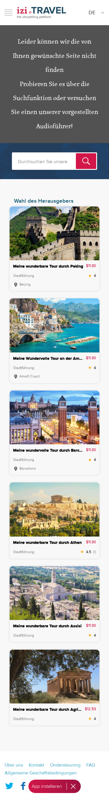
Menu (8, 12)
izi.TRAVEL (41, 13)
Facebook (23, 784)
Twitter (9, 784)
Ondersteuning (65, 765)
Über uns (14, 765)
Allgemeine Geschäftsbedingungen (41, 773)
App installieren (47, 786)
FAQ (90, 765)
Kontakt (36, 765)
